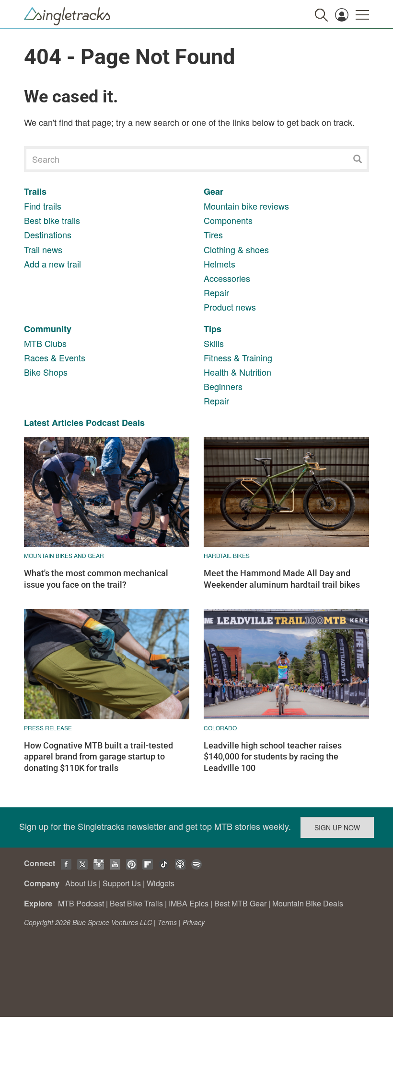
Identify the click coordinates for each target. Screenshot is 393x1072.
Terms (167, 922)
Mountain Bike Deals (307, 903)
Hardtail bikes (227, 555)
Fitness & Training (238, 357)
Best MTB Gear (240, 903)
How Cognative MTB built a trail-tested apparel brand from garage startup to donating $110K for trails (98, 756)
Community (47, 329)
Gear (213, 191)
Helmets (219, 263)
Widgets (160, 883)
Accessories (227, 278)
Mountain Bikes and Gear (64, 555)
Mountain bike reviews (246, 206)
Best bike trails (52, 220)
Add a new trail (52, 263)
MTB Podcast (81, 903)
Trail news (43, 249)
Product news (230, 307)
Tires (213, 234)
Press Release (48, 728)
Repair (216, 292)
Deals (133, 422)
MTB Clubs (45, 343)
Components (228, 220)
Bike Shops (46, 372)
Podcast (102, 422)
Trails (35, 191)
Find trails (42, 206)
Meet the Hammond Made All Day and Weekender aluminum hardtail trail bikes (282, 578)
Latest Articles (53, 422)
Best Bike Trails (136, 903)
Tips (212, 329)
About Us (81, 883)
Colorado (220, 728)
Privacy (194, 922)
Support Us (122, 883)
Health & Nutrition (237, 372)
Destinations (47, 234)
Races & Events (54, 357)
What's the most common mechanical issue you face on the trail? (96, 578)
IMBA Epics (188, 903)
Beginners (223, 386)
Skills (214, 343)
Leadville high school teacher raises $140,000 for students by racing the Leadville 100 (273, 756)
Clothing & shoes (236, 249)
